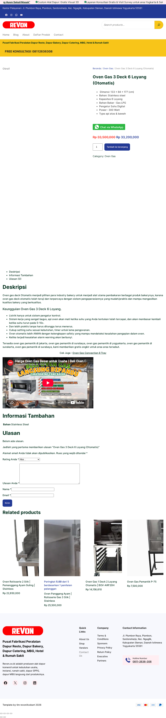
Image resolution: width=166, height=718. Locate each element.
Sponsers (102, 643)
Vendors (83, 647)
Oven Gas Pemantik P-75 (141, 581)
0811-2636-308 (142, 661)
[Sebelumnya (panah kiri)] (1, 717)
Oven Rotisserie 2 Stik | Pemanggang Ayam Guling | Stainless (19, 585)
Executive (102, 656)
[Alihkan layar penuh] (4, 713)
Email (7, 495)
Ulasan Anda (11, 483)
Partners (101, 660)
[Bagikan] (7, 713)
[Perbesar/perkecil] (1, 713)
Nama (7, 489)
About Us (84, 639)
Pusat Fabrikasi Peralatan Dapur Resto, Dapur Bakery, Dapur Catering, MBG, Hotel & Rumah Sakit (56, 42)
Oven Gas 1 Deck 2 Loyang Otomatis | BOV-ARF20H (101, 583)
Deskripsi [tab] (14, 271)
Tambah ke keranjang (117, 147)
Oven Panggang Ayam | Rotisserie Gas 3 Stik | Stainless (58, 597)
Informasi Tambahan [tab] (21, 275)
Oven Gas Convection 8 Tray (89, 353)
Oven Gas (108, 68)
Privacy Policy (104, 647)
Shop (82, 643)
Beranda (97, 68)
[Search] (158, 25)
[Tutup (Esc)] (11, 713)
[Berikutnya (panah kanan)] (4, 717)
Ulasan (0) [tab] (15, 278)
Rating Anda (11, 459)
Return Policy (104, 652)
